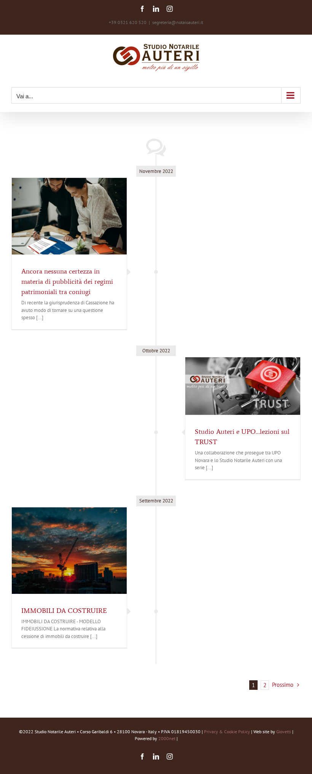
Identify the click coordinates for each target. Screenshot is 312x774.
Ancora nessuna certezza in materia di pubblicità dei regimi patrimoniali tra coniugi (67, 281)
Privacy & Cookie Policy (227, 731)
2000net (166, 738)
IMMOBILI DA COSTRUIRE (64, 610)
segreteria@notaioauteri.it (177, 22)
